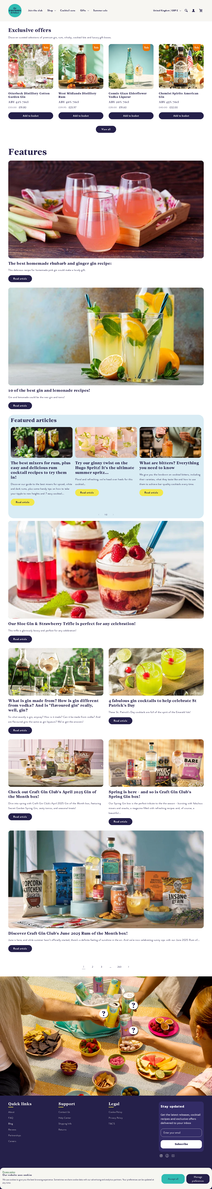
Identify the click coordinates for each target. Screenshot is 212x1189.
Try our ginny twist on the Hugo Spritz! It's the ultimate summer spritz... (104, 468)
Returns (62, 1129)
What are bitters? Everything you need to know (169, 465)
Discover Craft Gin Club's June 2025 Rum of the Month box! (68, 933)
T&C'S (112, 1123)
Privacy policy (8, 1172)
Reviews (12, 1129)
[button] (51, 10)
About (11, 1112)
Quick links (20, 1104)
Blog (10, 1123)
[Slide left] (98, 514)
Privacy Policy (116, 1118)
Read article (20, 278)
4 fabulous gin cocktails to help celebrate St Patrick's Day (153, 703)
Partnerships (14, 1135)
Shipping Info (65, 1123)
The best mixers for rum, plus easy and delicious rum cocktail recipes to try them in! (41, 470)
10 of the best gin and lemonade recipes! (49, 390)
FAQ (10, 1118)
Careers (12, 1141)
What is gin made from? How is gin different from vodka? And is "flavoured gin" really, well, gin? (53, 705)
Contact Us (64, 1112)
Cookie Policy (115, 1112)
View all (106, 129)
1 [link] (83, 967)
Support (66, 1104)
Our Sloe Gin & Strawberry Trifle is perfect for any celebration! (72, 623)
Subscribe (181, 1144)
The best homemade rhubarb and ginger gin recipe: (59, 263)
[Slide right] (113, 514)
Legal (114, 1104)
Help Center (64, 1118)
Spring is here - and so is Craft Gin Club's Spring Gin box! (150, 794)
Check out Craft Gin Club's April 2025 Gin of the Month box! (52, 794)
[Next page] (128, 966)
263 (119, 967)
